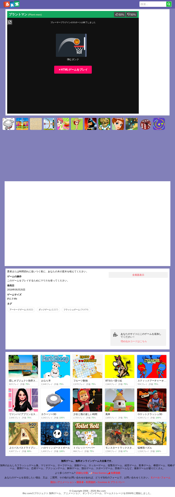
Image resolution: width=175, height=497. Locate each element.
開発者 (80, 482)
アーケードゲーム (21, 309)
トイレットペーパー (84, 447)
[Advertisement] (154, 62)
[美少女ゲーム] (118, 124)
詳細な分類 (82, 472)
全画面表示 (138, 274)
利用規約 (91, 482)
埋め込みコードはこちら (134, 341)
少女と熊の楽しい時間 (85, 414)
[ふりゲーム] (77, 124)
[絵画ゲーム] (9, 124)
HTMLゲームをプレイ (74, 69)
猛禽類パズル (145, 447)
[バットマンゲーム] (91, 124)
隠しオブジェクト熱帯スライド (26, 380)
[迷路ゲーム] (36, 124)
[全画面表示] (9, 22)
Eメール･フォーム (161, 477)
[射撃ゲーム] (132, 124)
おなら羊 (46, 380)
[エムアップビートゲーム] (104, 124)
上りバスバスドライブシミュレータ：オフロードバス (37, 447)
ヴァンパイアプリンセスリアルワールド (30, 414)
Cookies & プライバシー (111, 482)
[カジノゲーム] (145, 124)
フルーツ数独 (80, 380)
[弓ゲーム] (50, 124)
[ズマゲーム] (159, 124)
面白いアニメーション (62, 482)
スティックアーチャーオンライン (155, 380)
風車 (107, 414)
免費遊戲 (115, 472)
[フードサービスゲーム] (63, 124)
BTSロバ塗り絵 (113, 380)
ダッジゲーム (48, 309)
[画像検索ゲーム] (22, 124)
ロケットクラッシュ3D (150, 414)
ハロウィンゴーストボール (55, 447)
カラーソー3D (48, 414)
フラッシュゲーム (76, 309)
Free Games (99, 472)
